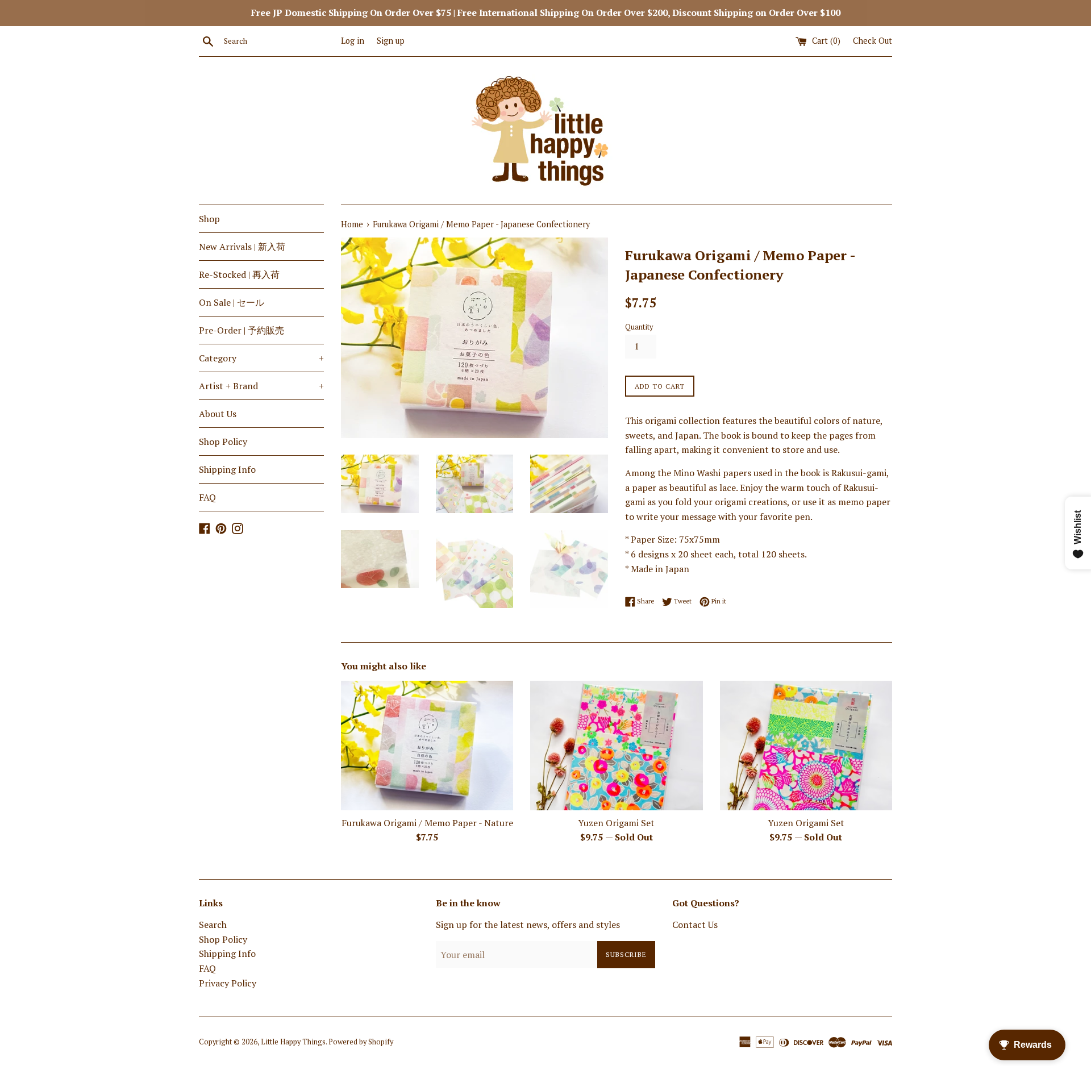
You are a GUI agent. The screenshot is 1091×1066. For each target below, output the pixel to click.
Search (213, 924)
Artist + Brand (261, 386)
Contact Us (695, 924)
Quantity (639, 327)
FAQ (207, 497)
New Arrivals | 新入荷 (242, 246)
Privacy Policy (227, 983)
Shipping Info (227, 469)
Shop (209, 219)
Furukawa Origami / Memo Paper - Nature (427, 823)
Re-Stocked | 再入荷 (239, 274)
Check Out (872, 40)
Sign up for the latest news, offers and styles (528, 924)
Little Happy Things (293, 1042)
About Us (217, 413)
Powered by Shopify (360, 1042)
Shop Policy (223, 441)
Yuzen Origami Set (616, 823)
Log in (352, 40)
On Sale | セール (231, 302)
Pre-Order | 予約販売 (241, 330)
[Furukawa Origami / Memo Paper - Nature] (427, 745)
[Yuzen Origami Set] (616, 745)
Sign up (391, 40)
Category (261, 358)
